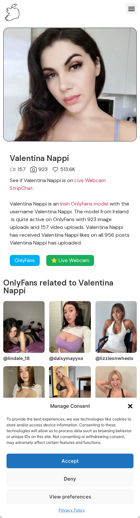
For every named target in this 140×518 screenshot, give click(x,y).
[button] (130, 406)
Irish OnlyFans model (84, 203)
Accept (70, 461)
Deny (70, 479)
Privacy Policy (72, 510)
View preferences (70, 497)
